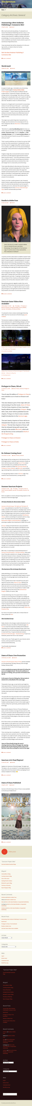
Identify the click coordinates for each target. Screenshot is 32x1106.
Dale (2, 902)
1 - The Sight (16, 306)
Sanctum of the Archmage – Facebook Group (12, 633)
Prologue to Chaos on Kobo (10, 442)
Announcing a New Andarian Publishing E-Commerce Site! (12, 24)
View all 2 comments (7, 293)
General (12, 27)
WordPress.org (4, 963)
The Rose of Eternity (6, 885)
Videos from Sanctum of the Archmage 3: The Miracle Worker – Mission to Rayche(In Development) (15, 373)
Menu (2, 10)
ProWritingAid (5, 91)
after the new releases (21, 466)
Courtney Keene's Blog (6, 876)
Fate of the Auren (5, 878)
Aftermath (18, 429)
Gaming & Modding (14, 307)
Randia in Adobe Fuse (9, 201)
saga (25, 416)
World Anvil (6, 66)
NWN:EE (24, 307)
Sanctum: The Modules (6, 309)
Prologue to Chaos (23, 394)
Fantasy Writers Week (18, 90)
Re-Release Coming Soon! (11, 453)
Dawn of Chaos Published (11, 783)
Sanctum (21, 416)
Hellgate (4, 425)
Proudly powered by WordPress (8, 1103)
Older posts (9, 852)
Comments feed (5, 960)
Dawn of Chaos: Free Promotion (13, 655)
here (12, 614)
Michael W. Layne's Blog (6, 883)
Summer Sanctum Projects (11, 486)
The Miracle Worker (16, 309)
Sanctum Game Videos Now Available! (9, 928)
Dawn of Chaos (16, 388)
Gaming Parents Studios (6, 880)
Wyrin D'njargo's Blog (6, 887)
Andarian (3, 897)
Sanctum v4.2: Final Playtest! (12, 760)
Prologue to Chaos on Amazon (10, 438)
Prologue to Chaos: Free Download (9, 923)
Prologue (23, 409)
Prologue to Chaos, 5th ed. (11, 386)
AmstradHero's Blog (5, 874)
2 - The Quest (23, 306)
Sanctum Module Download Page (8, 864)
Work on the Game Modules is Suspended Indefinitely (17, 902)
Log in (2, 956)
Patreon (21, 473)
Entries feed (4, 958)
